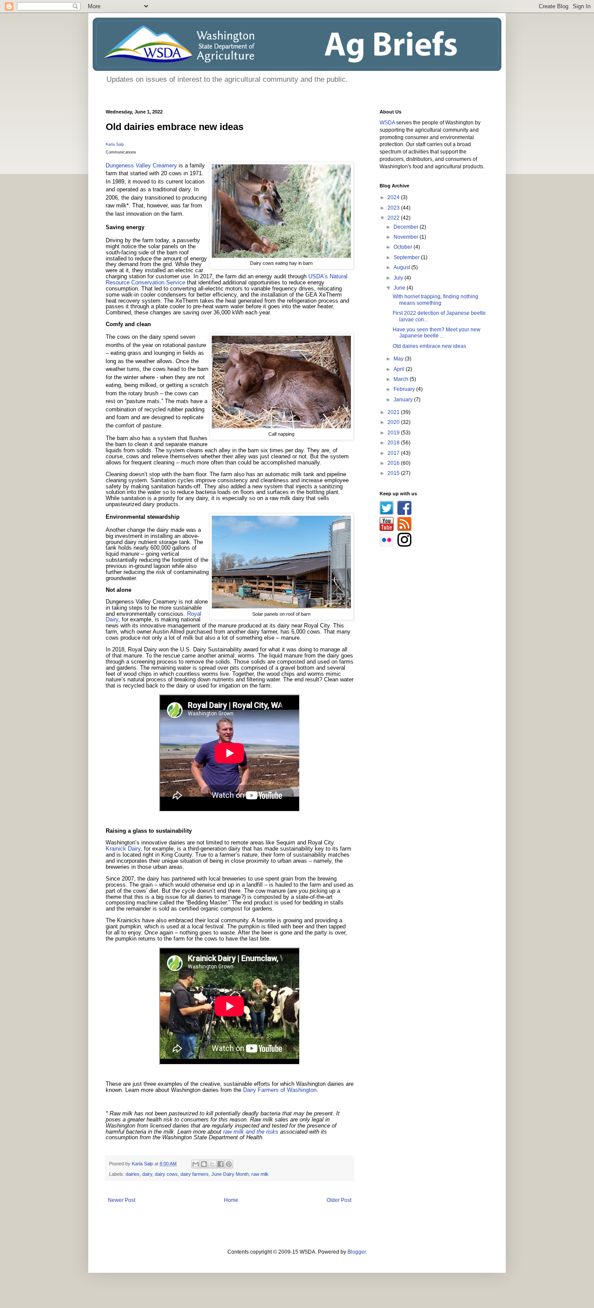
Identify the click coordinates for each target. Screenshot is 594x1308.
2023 (394, 208)
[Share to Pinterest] (228, 1164)
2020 (394, 422)
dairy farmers (194, 1174)
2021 (394, 412)
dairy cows (166, 1174)
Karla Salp (115, 144)
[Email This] (195, 1164)
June (400, 288)
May (399, 359)
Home (231, 1200)
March (402, 379)
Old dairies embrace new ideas (429, 346)
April (400, 369)
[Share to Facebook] (220, 1164)
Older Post (339, 1200)
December (407, 227)
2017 (394, 453)
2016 (394, 463)
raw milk (260, 1174)
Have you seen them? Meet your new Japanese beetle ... (437, 333)
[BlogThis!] (204, 1164)
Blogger (356, 1252)
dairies (133, 1174)
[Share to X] (212, 1164)
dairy (147, 1174)
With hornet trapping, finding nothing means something (435, 300)
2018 (394, 443)
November (407, 237)
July (399, 278)
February (405, 389)
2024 (394, 197)
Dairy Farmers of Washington (280, 1090)
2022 (394, 218)
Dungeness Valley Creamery (141, 165)
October (404, 247)
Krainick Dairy (123, 848)
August (402, 267)
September (407, 257)
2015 (394, 473)
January (404, 400)
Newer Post (121, 1200)
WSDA (387, 123)
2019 (394, 433)
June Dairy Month (230, 1174)
